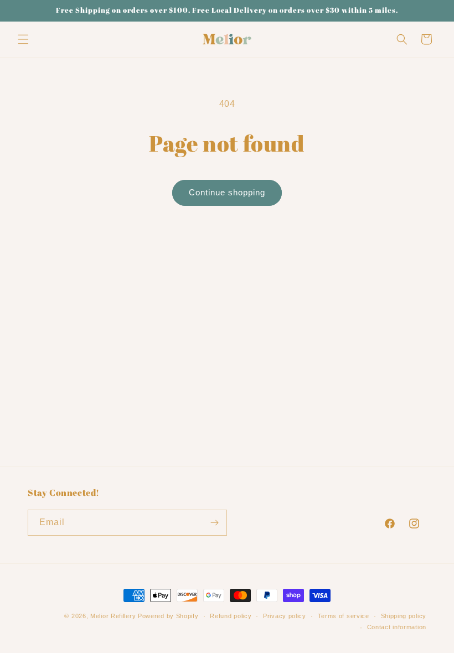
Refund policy (230, 616)
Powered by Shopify (168, 616)
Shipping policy (404, 616)
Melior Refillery (113, 616)
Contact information (396, 627)
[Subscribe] (214, 523)
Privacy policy (284, 616)
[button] (23, 39)
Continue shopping (227, 192)
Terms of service (343, 616)
